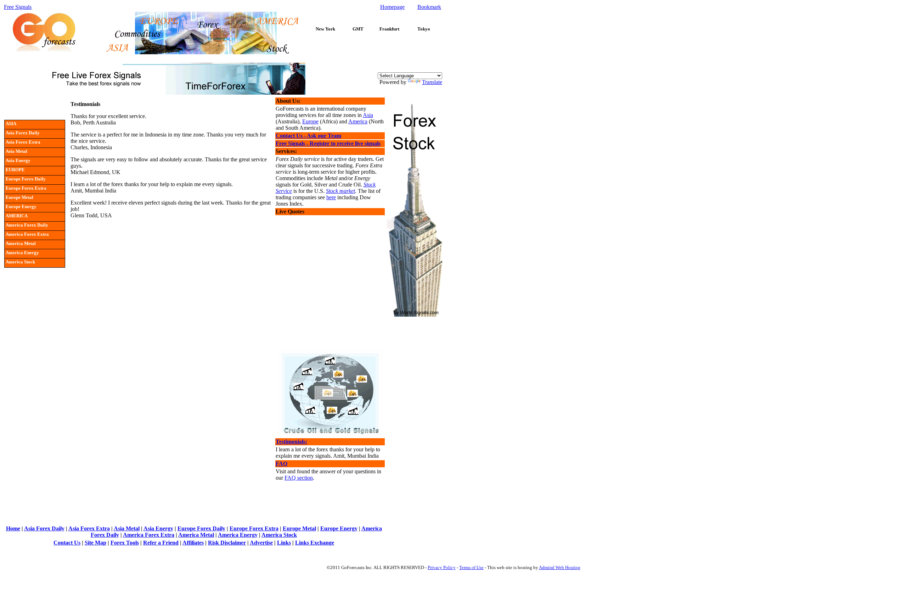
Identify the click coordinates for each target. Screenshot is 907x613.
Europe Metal (299, 528)
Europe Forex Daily (201, 528)
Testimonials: (291, 442)
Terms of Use (471, 567)
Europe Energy (338, 528)
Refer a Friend (161, 543)
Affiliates (193, 543)
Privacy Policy (442, 567)
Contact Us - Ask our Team (308, 136)
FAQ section (299, 478)
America (357, 121)
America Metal (196, 535)
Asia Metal (127, 528)
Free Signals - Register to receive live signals (328, 143)
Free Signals (18, 7)
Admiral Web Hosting (559, 567)
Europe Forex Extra (254, 528)
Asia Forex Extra (89, 528)
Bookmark (429, 7)
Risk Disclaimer (227, 543)
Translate (432, 82)
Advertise (261, 543)
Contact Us (66, 543)
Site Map (95, 543)
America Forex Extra (148, 535)
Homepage (392, 7)
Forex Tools (125, 543)
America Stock (279, 535)
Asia (368, 115)
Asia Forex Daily (44, 528)
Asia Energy (158, 528)
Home (13, 528)
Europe (310, 121)
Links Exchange (314, 543)
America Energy (238, 535)
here (331, 197)
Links (284, 543)
